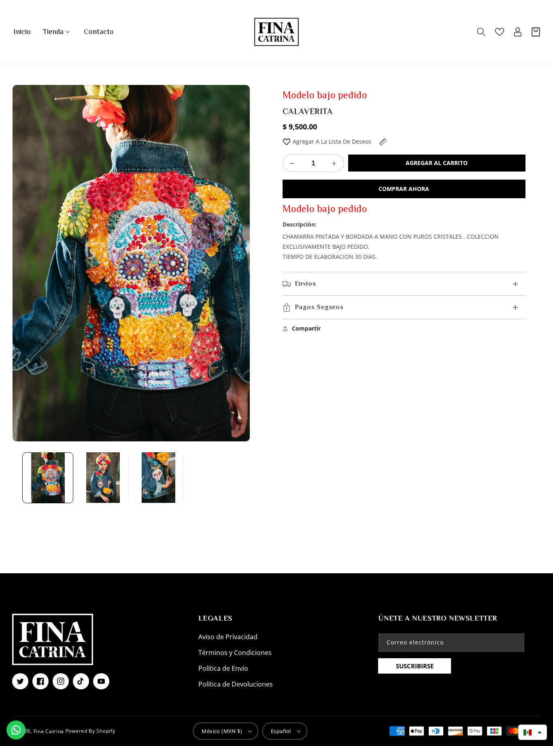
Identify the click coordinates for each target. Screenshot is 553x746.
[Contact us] (16, 730)
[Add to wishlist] (287, 141)
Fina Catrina (50, 731)
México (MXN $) (222, 731)
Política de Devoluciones (235, 684)
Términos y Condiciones (235, 652)
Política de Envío (223, 668)
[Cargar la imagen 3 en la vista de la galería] (158, 477)
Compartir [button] (306, 328)
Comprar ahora (404, 189)
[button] (57, 32)
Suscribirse (415, 666)
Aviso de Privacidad (227, 636)
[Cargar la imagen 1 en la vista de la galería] (47, 477)
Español (281, 731)
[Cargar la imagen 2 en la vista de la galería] (102, 477)
